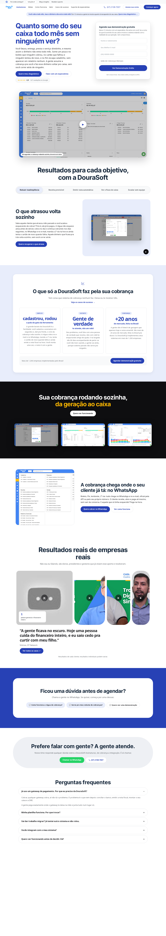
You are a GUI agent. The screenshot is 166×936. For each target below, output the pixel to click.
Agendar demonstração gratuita (127, 361)
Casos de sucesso (62, 7)
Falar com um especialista (57, 74)
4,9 (33, 80)
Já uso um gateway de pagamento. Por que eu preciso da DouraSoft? (54, 791)
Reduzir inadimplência (29, 190)
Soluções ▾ (31, 2)
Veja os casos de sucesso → (83, 302)
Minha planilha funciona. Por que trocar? (40, 812)
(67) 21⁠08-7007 (113, 7)
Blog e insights (44, 2)
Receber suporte (57, 2)
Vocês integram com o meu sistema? (39, 830)
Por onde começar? (16, 2)
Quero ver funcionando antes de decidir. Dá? (42, 839)
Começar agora (152, 7)
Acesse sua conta (132, 7)
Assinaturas (21, 7)
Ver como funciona (122, 509)
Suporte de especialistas (80, 7)
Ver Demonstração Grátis (123, 68)
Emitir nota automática (83, 190)
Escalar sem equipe (136, 190)
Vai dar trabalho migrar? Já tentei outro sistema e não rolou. (50, 821)
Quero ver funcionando (83, 413)
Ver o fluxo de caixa (109, 190)
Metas (30, 7)
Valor (51, 7)
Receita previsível (56, 190)
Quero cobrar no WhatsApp (95, 509)
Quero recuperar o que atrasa (31, 244)
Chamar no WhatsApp (72, 760)
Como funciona (41, 7)
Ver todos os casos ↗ (31, 651)
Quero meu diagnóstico (29, 74)
